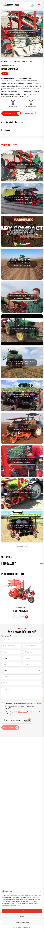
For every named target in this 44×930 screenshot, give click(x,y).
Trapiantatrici (18, 61)
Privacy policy (22, 712)
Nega (22, 917)
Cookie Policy (17, 927)
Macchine (9, 61)
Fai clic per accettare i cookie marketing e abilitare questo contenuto (22, 34)
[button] (41, 892)
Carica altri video (22, 546)
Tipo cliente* (6, 636)
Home (3, 61)
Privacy (39, 704)
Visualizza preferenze (22, 922)
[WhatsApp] (33, 5)
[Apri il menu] (39, 5)
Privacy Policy (26, 927)
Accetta (22, 911)
